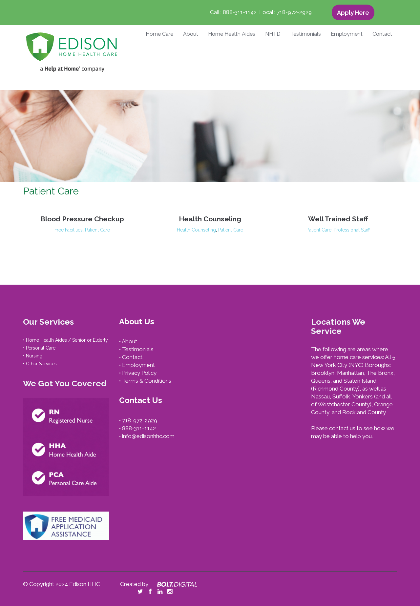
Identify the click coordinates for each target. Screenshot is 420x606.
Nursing (34, 355)
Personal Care (40, 348)
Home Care (159, 34)
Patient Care (97, 229)
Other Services (41, 363)
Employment (347, 34)
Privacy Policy (139, 373)
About (190, 34)
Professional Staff (352, 229)
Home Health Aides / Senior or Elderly (67, 340)
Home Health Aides (231, 34)
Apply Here (353, 12)
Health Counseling (210, 219)
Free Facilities (68, 229)
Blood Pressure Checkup (82, 219)
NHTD (273, 34)
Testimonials (305, 34)
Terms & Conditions (146, 380)
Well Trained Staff (338, 219)
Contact (382, 34)
